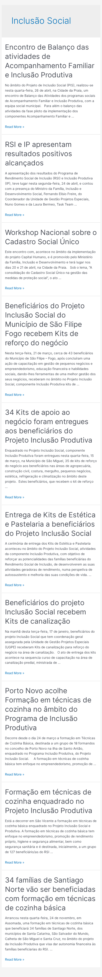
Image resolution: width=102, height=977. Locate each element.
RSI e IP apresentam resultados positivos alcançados (38, 153)
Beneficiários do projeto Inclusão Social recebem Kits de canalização (45, 611)
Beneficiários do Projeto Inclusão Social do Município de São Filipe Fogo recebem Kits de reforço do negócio (45, 324)
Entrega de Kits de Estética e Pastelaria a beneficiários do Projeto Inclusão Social (50, 524)
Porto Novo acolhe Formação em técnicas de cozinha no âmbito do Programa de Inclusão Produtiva (48, 709)
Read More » (14, 127)
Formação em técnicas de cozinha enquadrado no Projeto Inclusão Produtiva (48, 801)
